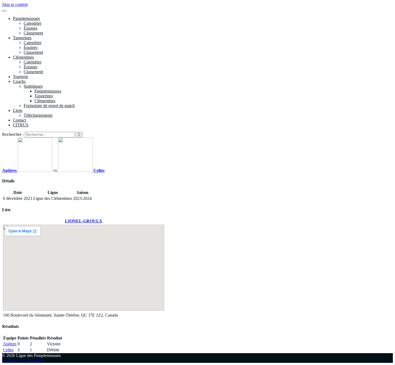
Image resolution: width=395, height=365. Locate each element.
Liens (17, 110)
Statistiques (33, 86)
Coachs (19, 81)
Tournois (20, 76)
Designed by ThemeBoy (23, 360)
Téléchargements (38, 115)
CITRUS (20, 125)
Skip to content (15, 4)
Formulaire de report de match (49, 105)
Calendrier (32, 23)
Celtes (8, 350)
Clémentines (23, 57)
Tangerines (22, 38)
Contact (19, 120)
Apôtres (9, 344)
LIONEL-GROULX (83, 221)
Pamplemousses (26, 18)
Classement (33, 33)
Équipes (30, 28)
